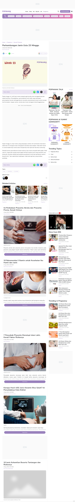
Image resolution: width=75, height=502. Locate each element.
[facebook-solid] (38, 92)
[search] (58, 11)
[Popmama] (6, 11)
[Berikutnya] (47, 261)
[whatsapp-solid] (34, 92)
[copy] (45, 92)
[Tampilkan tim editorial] (46, 178)
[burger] (72, 11)
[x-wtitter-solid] (41, 92)
